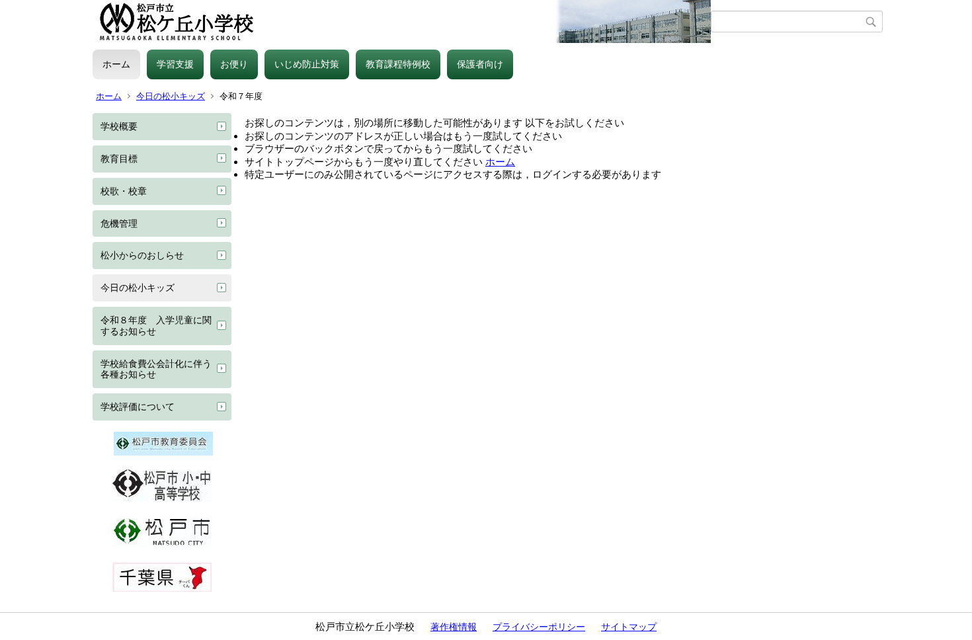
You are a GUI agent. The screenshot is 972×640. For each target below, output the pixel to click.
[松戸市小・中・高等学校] (162, 498)
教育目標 (119, 158)
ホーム (116, 64)
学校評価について (138, 406)
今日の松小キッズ (170, 96)
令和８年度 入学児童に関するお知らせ (156, 326)
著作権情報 (453, 626)
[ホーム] (402, 22)
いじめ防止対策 (306, 64)
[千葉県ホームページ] (162, 588)
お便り (234, 64)
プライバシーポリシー (539, 626)
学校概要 (119, 126)
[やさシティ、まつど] (162, 545)
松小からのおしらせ (142, 255)
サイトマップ (629, 626)
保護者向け (480, 64)
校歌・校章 (124, 191)
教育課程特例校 (398, 64)
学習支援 (175, 64)
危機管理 (119, 223)
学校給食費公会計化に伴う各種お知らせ (156, 369)
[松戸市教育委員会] (163, 452)
